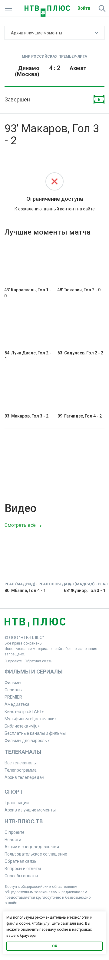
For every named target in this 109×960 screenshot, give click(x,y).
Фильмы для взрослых (27, 740)
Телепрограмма (21, 770)
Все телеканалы (21, 762)
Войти (84, 8)
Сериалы (13, 689)
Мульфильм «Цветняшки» (31, 718)
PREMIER (13, 697)
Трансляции (17, 802)
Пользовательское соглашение (36, 854)
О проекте (13, 661)
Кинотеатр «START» (24, 711)
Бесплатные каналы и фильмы (35, 733)
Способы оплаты (21, 875)
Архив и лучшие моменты (36, 32)
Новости (13, 839)
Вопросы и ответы (23, 868)
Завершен (17, 99)
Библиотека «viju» (22, 726)
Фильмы (13, 682)
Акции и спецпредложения (32, 846)
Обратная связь (38, 661)
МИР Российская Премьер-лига (54, 56)
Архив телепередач (24, 777)
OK (54, 946)
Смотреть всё (20, 525)
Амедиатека (17, 704)
